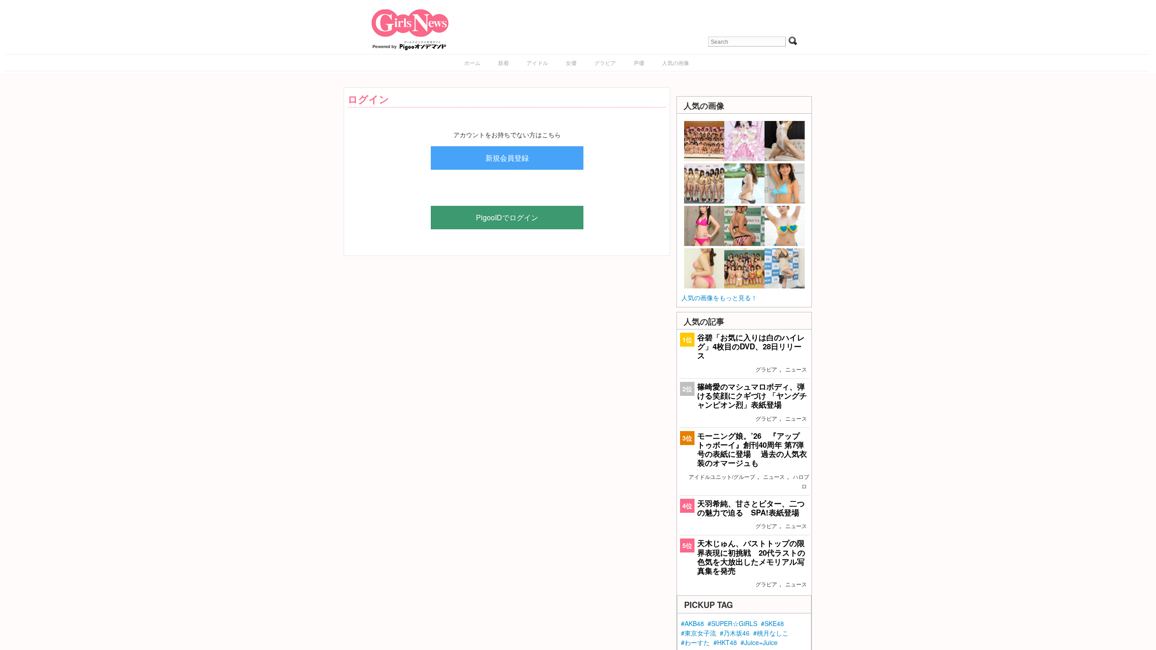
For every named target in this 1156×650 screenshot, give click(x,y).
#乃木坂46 (735, 632)
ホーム (472, 62)
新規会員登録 (507, 158)
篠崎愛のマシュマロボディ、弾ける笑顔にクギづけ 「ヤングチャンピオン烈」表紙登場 (752, 395)
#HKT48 (725, 642)
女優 (571, 62)
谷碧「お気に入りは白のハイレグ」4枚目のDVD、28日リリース (751, 346)
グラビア (605, 62)
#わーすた (695, 642)
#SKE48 (772, 623)
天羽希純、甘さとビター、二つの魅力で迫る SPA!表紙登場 (751, 507)
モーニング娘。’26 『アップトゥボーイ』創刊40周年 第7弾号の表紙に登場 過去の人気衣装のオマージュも (752, 449)
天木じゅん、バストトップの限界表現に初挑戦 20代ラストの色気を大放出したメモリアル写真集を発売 (751, 557)
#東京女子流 (698, 632)
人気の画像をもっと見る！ (719, 297)
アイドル (537, 62)
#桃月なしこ (770, 632)
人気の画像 (675, 62)
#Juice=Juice (759, 642)
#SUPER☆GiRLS (732, 623)
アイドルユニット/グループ (722, 476)
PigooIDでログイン (507, 217)
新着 (503, 62)
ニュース (796, 369)
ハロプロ (801, 481)
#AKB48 (692, 623)
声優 (639, 62)
